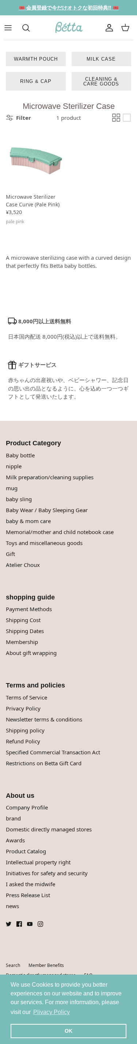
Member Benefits (46, 965)
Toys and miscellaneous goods (44, 542)
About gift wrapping (31, 652)
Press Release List (28, 895)
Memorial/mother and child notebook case (60, 532)
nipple (14, 466)
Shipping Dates (25, 631)
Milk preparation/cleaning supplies (50, 477)
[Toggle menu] (12, 28)
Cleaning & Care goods (101, 81)
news (12, 906)
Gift (10, 553)
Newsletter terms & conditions (44, 719)
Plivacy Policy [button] (51, 1012)
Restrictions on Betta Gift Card (43, 763)
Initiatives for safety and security (47, 873)
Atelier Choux (23, 564)
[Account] (109, 28)
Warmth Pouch (36, 59)
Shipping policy (25, 730)
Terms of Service (26, 697)
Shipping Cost (23, 620)
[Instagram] (40, 924)
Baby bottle (20, 455)
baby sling (19, 499)
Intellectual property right (38, 862)
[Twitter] (8, 924)
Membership (22, 641)
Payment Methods (29, 609)
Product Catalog (26, 851)
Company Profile (27, 807)
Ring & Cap (36, 81)
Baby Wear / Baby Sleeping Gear (47, 510)
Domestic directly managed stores (49, 829)
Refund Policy (23, 741)
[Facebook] (19, 924)
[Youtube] (30, 924)
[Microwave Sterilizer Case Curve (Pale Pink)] (36, 160)
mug (12, 488)
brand (13, 818)
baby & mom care (28, 521)
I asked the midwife (30, 884)
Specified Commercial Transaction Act (53, 752)
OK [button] (68, 1031)
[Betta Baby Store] (68, 28)
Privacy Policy (23, 708)
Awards (15, 840)
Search (13, 965)
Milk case (101, 59)
